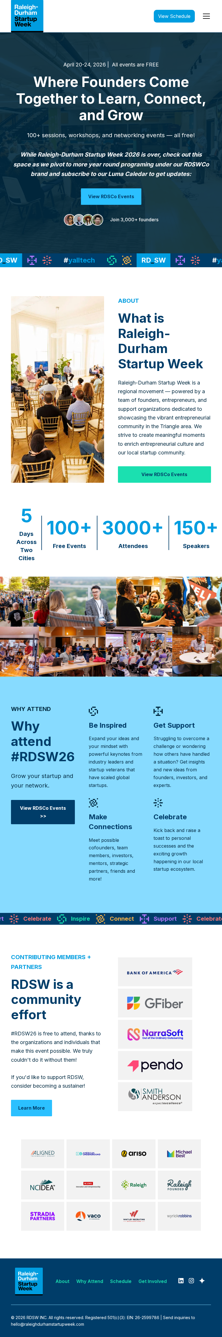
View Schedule (174, 16)
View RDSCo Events (111, 196)
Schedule (121, 1281)
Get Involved (152, 1281)
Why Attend (89, 1281)
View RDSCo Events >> (43, 812)
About (62, 1281)
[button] (205, 16)
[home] (27, 16)
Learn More (31, 1108)
